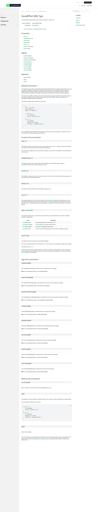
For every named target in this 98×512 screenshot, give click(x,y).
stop (25, 81)
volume (25, 48)
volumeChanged (27, 70)
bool (27, 171)
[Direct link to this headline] (30, 33)
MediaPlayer (24, 93)
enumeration (29, 210)
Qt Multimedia (28, 11)
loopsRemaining (27, 38)
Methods (78, 22)
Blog (82, 2)
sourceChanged (27, 66)
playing (25, 42)
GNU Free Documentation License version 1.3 (43, 438)
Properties (78, 18)
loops (25, 36)
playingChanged (27, 64)
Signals (77, 20)
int (26, 141)
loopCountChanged (28, 58)
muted (25, 40)
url (26, 195)
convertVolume (24, 252)
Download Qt (88, 2)
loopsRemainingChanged (29, 60)
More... (53, 20)
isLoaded (28, 77)
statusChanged (27, 68)
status (25, 46)
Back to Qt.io (10, 2)
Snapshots (89, 5)
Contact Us (78, 2)
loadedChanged (27, 56)
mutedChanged (27, 62)
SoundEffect (32, 148)
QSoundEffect (35, 25)
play (25, 79)
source (25, 44)
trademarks (30, 439)
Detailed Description (80, 25)
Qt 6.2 (22, 11)
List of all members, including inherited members (35, 29)
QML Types (34, 11)
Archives (83, 5)
